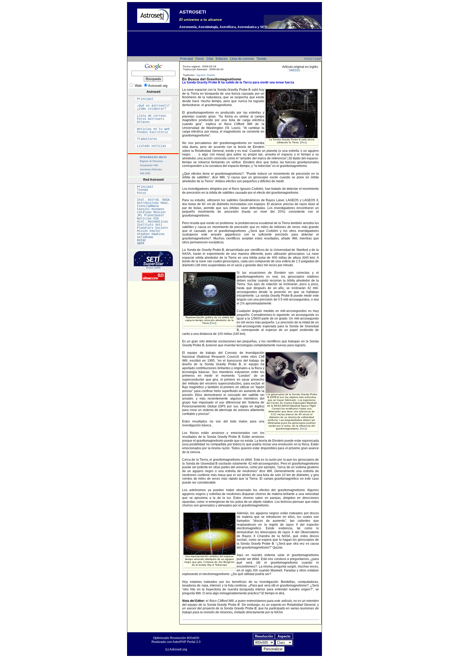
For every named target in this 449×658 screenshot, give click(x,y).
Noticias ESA (153, 218)
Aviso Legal (312, 59)
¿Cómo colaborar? (153, 109)
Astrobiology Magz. (153, 203)
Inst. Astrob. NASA (153, 200)
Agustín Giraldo (205, 75)
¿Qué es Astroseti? (153, 106)
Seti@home (153, 237)
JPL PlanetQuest (153, 215)
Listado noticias (153, 146)
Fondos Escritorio (153, 132)
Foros (153, 193)
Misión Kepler (153, 231)
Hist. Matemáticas (153, 222)
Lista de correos (153, 116)
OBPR (153, 243)
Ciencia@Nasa (153, 206)
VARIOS (302, 70)
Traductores (153, 139)
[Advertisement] (224, 44)
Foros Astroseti (153, 119)
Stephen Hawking (153, 234)
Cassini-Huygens (153, 209)
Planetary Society (153, 228)
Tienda (153, 190)
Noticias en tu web (153, 129)
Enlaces (153, 122)
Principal (153, 99)
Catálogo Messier (153, 212)
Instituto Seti (153, 225)
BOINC (153, 240)
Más (303, 142)
